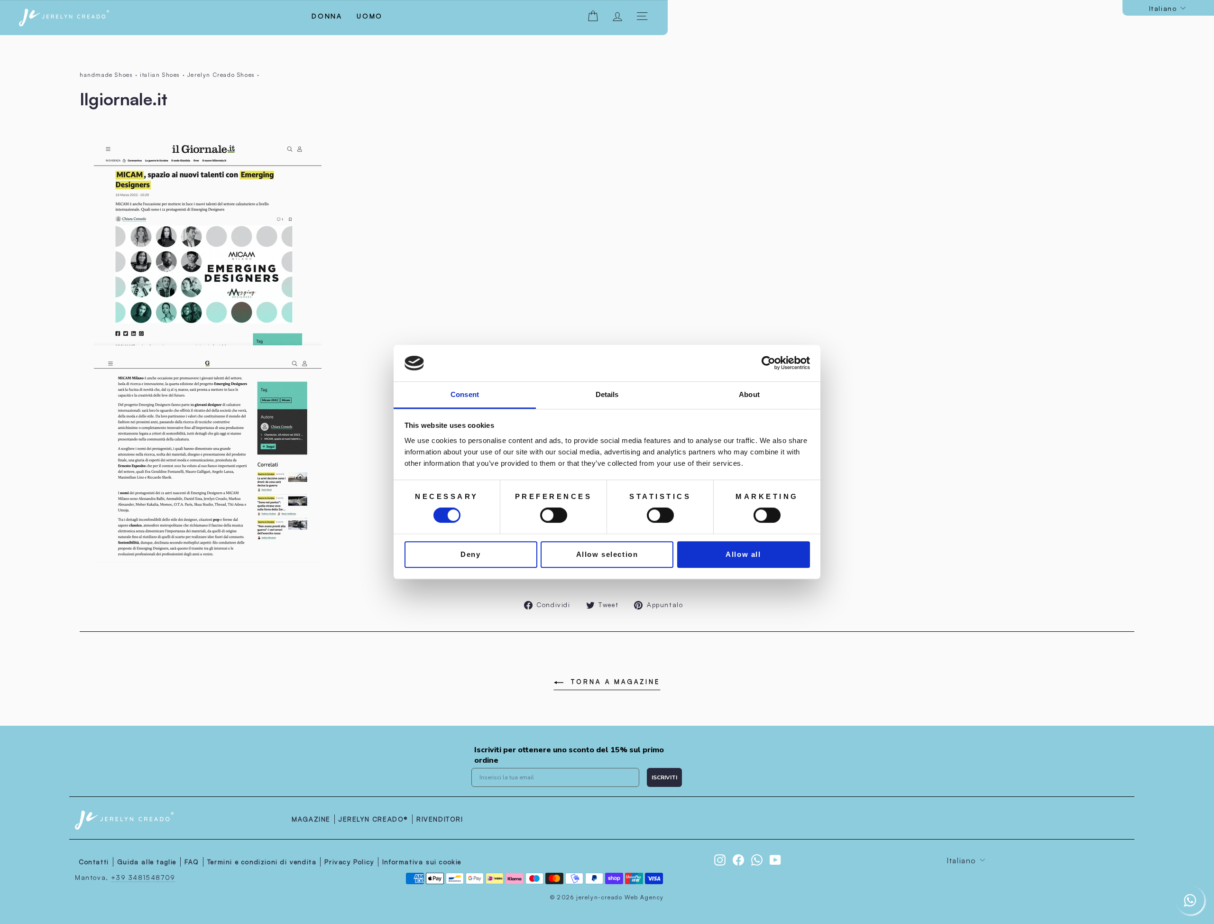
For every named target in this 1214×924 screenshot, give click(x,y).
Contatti (94, 862)
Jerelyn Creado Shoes (221, 74)
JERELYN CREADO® (373, 819)
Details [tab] (607, 394)
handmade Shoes (106, 74)
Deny (470, 554)
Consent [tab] (465, 394)
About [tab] (749, 394)
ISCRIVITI (664, 777)
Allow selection (607, 554)
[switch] (553, 515)
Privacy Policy (349, 862)
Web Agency (644, 897)
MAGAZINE (311, 819)
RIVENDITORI (439, 819)
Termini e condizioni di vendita (262, 862)
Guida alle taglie (146, 862)
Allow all (743, 554)
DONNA (327, 16)
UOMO (370, 16)
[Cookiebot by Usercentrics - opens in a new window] (768, 363)
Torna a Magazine (613, 681)
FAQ (191, 862)
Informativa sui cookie (421, 862)
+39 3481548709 (143, 877)
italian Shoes (160, 74)
